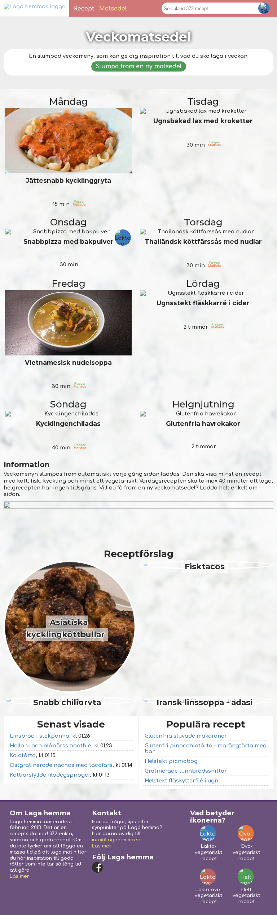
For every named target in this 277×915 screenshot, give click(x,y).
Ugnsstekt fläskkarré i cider (203, 303)
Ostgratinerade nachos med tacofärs (61, 765)
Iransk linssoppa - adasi (204, 702)
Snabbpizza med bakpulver (68, 241)
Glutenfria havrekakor (203, 423)
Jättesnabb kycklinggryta (68, 180)
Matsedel (113, 8)
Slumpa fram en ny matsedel (139, 66)
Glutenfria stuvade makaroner (186, 736)
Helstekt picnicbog (171, 761)
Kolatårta (23, 755)
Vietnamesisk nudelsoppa (68, 362)
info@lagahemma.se (117, 839)
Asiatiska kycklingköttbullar (65, 628)
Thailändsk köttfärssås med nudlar (203, 241)
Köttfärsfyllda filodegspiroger (50, 775)
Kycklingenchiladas (68, 423)
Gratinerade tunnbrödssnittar (186, 771)
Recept (84, 8)
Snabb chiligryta (67, 702)
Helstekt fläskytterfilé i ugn (181, 781)
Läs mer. (20, 876)
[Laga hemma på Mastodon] (126, 867)
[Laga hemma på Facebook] (97, 867)
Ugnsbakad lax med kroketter (203, 121)
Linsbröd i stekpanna (39, 736)
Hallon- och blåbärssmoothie (50, 745)
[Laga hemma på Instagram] (111, 867)
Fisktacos (205, 566)
